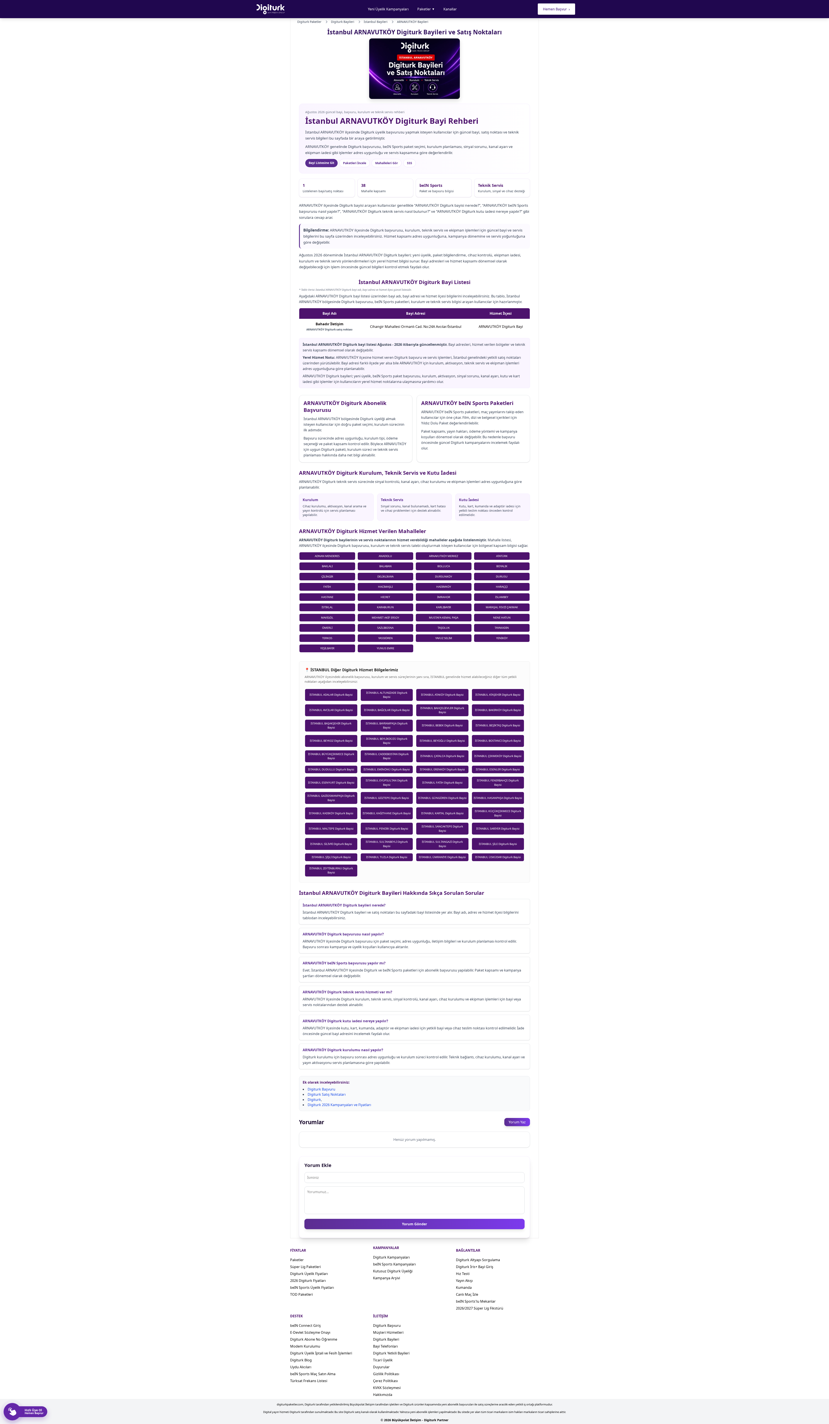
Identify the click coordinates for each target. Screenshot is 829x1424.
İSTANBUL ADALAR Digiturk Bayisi (331, 695)
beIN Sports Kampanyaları (394, 1264)
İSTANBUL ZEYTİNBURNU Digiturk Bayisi (331, 870)
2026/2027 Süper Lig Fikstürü (479, 1308)
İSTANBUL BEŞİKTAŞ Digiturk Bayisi (498, 725)
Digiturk (314, 1099)
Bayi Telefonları (385, 1346)
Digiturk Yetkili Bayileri (391, 1353)
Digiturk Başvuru (321, 1089)
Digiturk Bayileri (386, 1339)
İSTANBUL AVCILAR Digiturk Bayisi (331, 710)
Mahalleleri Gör (386, 163)
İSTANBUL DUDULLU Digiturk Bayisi (331, 769)
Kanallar (450, 9)
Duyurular (381, 1367)
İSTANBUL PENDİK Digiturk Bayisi (386, 828)
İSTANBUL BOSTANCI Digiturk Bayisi (498, 741)
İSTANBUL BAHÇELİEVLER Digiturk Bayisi (442, 710)
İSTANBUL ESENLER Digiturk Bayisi (498, 769)
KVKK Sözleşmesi (387, 1387)
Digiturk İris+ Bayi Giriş (474, 1266)
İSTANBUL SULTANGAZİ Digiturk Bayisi (442, 844)
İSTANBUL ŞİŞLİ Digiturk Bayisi (331, 857)
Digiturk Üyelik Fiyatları (309, 1273)
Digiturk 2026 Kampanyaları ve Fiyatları (339, 1104)
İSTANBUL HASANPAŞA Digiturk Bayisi (498, 798)
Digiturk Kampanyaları (391, 1257)
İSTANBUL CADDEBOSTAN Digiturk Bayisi (387, 756)
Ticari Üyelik (383, 1360)
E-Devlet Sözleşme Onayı (310, 1332)
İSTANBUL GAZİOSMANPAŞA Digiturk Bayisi (331, 798)
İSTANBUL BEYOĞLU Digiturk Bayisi (442, 741)
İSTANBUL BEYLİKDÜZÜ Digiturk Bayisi (386, 741)
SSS (409, 163)
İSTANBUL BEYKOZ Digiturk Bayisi (331, 741)
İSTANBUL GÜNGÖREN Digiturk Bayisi (442, 798)
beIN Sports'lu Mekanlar (476, 1301)
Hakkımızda (382, 1394)
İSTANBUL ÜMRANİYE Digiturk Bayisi (442, 857)
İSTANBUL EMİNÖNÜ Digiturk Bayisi (387, 769)
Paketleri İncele (354, 163)
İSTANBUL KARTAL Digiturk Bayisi (442, 813)
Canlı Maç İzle (467, 1294)
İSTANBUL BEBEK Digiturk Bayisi (442, 725)
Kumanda (464, 1287)
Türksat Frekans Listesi (308, 1380)
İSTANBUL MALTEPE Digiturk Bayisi (331, 828)
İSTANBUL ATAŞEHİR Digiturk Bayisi (497, 695)
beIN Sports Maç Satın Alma (312, 1374)
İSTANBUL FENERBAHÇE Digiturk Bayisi (498, 782)
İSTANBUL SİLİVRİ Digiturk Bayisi (331, 844)
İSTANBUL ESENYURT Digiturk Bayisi (331, 782)
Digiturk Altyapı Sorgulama (478, 1259)
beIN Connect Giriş (305, 1325)
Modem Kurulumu (305, 1346)
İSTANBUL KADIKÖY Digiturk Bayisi (331, 813)
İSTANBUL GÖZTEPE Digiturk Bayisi (386, 798)
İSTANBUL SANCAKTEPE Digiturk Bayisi (442, 828)
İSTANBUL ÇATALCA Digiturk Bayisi (442, 756)
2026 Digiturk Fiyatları (308, 1280)
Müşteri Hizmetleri (388, 1332)
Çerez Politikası (385, 1380)
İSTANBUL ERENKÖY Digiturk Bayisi (442, 769)
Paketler (426, 9)
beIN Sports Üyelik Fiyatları (312, 1287)
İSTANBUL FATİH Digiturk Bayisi (442, 782)
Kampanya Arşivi (386, 1278)
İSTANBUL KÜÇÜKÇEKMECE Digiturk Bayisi (498, 813)
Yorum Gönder (414, 1224)
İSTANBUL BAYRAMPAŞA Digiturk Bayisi (387, 725)
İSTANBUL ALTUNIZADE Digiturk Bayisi (386, 695)
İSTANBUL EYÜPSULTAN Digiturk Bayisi (387, 782)
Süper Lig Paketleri (305, 1266)
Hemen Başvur (556, 9)
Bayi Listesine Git (321, 163)
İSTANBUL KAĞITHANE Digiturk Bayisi (387, 813)
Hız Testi (463, 1273)
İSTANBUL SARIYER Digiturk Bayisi (497, 828)
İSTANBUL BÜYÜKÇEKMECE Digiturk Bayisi (331, 756)
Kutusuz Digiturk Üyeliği (393, 1271)
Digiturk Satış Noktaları (327, 1094)
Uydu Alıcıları (300, 1367)
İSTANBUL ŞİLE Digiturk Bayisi (498, 844)
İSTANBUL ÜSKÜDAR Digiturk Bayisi (498, 857)
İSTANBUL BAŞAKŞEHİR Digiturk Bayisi (331, 725)
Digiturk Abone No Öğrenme (313, 1339)
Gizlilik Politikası (386, 1374)
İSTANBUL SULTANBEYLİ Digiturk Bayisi (387, 844)
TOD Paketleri (301, 1294)
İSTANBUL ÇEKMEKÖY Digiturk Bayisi (497, 756)
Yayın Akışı (464, 1280)
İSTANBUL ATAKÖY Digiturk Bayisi (442, 695)
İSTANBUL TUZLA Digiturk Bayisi (386, 857)
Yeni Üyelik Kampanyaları (388, 9)
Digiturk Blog (301, 1360)
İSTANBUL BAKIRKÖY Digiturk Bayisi (498, 710)
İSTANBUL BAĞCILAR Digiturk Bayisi (387, 710)
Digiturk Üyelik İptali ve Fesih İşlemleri (321, 1353)
